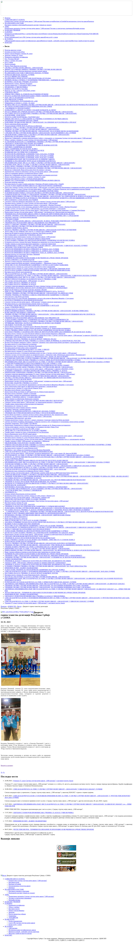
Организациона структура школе (77, 21)
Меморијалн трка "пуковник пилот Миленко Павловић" (23, 346)
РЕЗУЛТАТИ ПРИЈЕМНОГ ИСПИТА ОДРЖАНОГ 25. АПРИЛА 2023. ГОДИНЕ (32, 251)
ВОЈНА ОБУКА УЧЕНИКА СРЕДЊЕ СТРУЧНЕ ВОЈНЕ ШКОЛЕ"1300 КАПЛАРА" (33, 166)
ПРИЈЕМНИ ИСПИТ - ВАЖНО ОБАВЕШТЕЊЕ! (21, 568)
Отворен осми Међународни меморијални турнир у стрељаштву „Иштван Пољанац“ (33, 205)
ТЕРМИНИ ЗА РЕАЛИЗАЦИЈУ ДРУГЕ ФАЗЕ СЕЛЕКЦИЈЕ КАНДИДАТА (30, 161)
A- (4, 772)
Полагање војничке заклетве (14, 182)
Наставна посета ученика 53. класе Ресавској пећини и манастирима (27, 238)
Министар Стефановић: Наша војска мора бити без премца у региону (28, 170)
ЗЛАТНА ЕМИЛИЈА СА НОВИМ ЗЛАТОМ (19, 259)
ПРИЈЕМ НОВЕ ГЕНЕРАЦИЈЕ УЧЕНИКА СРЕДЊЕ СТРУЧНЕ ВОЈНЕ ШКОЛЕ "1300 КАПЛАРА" (38, 372)
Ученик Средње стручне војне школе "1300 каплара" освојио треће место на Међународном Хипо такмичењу (41, 473)
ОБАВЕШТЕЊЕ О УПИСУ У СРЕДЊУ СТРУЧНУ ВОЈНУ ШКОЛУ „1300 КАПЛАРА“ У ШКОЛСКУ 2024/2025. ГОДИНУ (46, 245)
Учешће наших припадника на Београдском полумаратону (24, 404)
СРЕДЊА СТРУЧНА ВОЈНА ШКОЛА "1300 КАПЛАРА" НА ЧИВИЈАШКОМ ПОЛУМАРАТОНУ (38, 377)
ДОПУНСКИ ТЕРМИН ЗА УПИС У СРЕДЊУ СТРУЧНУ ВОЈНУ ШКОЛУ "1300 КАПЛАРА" (36, 464)
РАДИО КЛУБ (9, 35)
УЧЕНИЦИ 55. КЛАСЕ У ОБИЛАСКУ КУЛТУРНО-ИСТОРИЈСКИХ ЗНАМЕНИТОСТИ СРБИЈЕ (38, 564)
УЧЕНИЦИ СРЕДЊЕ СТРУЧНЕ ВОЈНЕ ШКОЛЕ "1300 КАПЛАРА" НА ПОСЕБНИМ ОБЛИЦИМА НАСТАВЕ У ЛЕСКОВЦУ (48, 587)
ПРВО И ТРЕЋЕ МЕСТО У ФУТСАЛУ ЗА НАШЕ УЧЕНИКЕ (26, 520)
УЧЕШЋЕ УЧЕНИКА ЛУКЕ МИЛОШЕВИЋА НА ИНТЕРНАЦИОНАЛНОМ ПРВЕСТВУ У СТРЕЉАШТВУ (42, 215)
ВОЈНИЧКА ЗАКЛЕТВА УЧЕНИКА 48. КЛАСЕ (21, 82)
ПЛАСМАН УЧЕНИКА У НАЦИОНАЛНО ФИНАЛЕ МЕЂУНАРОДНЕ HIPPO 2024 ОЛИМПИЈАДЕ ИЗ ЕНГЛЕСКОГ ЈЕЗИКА (48, 332)
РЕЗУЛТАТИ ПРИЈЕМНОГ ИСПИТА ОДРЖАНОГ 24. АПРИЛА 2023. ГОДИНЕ (32, 249)
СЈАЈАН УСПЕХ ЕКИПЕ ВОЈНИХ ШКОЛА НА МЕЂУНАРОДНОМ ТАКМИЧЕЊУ (33, 186)
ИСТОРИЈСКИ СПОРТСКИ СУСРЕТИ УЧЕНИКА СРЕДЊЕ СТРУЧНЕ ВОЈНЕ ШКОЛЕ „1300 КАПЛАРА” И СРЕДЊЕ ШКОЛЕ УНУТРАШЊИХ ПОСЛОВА (58, 358)
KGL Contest (9, 62)
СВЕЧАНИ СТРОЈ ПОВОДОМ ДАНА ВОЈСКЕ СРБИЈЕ (24, 247)
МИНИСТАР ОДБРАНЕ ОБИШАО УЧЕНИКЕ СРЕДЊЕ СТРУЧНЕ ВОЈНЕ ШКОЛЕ (33, 69)
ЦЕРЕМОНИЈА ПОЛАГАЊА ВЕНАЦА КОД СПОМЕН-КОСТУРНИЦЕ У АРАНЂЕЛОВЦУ (36, 288)
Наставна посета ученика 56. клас (16, 503)
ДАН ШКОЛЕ (94, 34)
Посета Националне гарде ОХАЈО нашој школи (21, 434)
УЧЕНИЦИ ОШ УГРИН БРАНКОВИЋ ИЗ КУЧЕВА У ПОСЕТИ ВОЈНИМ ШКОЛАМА (34, 413)
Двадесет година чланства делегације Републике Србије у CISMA (27, 261)
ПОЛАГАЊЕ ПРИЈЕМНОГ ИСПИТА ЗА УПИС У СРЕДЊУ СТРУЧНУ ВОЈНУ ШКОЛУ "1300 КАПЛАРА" (41, 467)
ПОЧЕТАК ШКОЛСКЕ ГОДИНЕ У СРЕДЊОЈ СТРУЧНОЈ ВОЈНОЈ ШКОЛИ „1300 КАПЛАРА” (37, 474)
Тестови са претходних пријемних (61, 28)
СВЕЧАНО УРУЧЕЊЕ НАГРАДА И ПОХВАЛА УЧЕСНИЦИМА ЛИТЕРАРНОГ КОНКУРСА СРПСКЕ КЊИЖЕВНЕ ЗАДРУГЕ (48, 198)
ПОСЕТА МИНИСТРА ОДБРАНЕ (16, 76)
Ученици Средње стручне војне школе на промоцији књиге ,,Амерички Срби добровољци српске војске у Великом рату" (45, 355)
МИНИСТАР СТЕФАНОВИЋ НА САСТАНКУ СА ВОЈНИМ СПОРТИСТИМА (32, 191)
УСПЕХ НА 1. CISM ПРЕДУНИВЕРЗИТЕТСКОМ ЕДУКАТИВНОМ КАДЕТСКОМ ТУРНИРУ (37, 365)
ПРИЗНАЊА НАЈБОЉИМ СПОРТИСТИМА (20, 136)
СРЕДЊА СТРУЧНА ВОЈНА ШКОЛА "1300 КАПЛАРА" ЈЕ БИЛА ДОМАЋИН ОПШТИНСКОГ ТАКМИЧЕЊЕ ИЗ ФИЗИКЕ (47, 221)
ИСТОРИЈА (9, 39)
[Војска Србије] (66, 857)
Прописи (91, 21)
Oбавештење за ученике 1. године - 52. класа (19, 103)
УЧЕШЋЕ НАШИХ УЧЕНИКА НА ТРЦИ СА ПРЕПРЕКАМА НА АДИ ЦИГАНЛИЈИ (34, 547)
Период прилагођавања (50, 34)
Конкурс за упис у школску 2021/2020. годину (20, 90)
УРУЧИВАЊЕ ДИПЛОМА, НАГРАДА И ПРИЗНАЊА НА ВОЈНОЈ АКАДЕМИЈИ (33, 323)
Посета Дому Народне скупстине (16, 66)
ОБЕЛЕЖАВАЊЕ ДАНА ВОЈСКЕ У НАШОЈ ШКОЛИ (23, 443)
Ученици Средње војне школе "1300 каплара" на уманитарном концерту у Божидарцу (33, 402)
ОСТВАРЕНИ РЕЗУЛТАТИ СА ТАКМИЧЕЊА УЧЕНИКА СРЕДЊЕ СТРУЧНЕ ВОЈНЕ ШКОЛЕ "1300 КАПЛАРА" (44, 141)
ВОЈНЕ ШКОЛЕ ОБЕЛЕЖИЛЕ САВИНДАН (20, 312)
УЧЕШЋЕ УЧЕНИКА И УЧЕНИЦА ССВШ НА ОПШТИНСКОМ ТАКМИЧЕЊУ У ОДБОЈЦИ (37, 295)
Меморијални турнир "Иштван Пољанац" (19, 83)
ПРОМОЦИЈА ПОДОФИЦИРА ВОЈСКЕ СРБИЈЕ (21, 120)
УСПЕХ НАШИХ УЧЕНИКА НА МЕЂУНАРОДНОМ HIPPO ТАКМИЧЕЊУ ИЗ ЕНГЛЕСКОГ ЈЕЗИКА (40, 240)
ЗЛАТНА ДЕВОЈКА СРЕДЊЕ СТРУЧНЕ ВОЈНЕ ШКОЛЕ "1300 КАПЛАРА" (31, 226)
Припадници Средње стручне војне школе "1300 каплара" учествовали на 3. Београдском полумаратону (39, 212)
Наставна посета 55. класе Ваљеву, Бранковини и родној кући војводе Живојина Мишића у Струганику (39, 385)
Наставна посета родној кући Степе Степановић (21, 348)
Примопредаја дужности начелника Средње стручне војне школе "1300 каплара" (31, 171)
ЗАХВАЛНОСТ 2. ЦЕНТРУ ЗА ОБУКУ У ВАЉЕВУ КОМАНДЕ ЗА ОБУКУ (30, 110)
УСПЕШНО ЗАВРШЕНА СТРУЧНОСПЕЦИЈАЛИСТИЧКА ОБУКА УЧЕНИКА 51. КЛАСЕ (36, 370)
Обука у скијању (26, 34)
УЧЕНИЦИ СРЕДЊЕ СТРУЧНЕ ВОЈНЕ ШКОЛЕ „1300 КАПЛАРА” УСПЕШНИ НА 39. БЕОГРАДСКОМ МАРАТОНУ (45, 557)
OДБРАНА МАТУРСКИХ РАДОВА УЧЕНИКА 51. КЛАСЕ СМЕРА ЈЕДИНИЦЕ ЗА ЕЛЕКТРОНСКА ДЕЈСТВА (43, 340)
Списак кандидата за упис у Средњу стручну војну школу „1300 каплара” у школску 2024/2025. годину (39, 369)
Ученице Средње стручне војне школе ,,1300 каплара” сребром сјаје (27, 497)
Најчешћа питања (79, 28)
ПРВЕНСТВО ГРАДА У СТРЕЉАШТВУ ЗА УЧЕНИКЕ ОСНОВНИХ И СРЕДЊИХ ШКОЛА (36, 119)
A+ (2, 772)
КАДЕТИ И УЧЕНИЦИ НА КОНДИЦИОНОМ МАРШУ (24, 300)
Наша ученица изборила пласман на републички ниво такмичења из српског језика (32, 552)
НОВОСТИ (12, 606)
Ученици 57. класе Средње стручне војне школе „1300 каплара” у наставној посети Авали (35, 603)
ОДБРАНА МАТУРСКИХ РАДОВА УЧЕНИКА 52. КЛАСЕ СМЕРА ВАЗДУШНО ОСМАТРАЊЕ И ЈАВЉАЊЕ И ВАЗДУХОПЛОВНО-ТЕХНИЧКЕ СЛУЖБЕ (58, 444)
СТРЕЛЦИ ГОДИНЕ (12, 219)
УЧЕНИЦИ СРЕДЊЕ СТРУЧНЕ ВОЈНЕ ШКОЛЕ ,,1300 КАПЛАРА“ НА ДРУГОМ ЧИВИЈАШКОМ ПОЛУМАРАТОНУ (45, 480)
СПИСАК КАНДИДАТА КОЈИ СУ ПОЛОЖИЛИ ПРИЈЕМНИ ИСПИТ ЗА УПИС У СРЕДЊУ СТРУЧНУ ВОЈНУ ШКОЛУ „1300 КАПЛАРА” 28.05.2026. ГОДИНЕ (60, 571)
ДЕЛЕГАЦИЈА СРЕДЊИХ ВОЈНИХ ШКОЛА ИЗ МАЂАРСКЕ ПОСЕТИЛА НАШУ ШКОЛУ (36, 460)
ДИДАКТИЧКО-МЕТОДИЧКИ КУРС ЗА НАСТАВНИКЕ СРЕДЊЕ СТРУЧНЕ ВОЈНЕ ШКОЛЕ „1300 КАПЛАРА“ (43, 488)
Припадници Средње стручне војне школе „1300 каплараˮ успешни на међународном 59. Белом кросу (39, 534)
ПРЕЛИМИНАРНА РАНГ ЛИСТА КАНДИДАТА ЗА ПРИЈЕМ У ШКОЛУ (30, 159)
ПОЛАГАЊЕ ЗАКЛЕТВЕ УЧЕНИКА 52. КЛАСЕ (21, 383)
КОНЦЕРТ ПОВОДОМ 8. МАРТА (16, 228)
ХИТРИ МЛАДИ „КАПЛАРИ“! (15, 485)
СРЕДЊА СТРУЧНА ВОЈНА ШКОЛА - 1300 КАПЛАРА (24, 67)
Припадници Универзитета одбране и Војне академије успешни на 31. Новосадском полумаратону (38, 328)
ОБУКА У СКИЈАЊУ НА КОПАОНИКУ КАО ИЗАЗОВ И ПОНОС (27, 529)
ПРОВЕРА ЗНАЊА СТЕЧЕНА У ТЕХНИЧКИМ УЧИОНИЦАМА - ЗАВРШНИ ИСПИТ (34, 80)
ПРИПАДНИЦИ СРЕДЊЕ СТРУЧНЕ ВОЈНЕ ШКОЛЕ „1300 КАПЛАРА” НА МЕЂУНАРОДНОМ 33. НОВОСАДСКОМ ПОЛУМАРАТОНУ (52, 550)
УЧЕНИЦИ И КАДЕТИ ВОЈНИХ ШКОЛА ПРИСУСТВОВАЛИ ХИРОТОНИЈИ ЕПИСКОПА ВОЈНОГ (40, 214)
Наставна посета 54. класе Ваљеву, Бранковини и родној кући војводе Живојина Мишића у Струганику (39, 298)
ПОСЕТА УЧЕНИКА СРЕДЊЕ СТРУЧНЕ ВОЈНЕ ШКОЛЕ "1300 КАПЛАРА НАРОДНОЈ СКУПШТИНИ (40, 230)
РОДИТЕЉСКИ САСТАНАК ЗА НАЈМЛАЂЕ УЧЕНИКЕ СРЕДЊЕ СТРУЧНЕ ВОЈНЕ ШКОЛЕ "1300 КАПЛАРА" (43, 168)
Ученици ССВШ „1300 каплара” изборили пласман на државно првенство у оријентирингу (35, 562)
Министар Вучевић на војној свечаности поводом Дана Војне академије (29, 233)
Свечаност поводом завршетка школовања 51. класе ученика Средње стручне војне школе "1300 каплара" (40, 374)
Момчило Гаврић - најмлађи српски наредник (56, 41)
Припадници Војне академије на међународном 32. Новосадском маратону (30, 392)
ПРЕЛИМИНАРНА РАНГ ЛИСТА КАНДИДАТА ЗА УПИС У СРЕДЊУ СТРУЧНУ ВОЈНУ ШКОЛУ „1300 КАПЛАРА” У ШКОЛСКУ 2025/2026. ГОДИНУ (57, 462)
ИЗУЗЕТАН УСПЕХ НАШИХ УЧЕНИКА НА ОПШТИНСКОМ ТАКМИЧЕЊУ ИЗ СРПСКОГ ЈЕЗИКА (40, 532)
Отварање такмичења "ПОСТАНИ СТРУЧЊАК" (21, 423)
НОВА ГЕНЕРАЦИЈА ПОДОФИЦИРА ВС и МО (21, 101)
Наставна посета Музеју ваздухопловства (18, 272)
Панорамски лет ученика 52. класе (16, 406)
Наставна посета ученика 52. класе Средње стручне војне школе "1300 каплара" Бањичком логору (37, 268)
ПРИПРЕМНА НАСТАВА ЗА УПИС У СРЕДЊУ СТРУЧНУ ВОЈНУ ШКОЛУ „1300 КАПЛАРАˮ (37, 548)
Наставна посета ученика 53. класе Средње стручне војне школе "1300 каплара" (31, 203)
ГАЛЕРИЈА (8, 32)
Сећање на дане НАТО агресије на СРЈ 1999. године (22, 429)
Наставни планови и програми (15, 25)
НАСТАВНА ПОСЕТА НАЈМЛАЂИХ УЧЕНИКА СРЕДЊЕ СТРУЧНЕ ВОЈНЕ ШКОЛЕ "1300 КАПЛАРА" (41, 113)
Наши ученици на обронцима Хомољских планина (22, 399)
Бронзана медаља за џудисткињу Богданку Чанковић (22, 254)
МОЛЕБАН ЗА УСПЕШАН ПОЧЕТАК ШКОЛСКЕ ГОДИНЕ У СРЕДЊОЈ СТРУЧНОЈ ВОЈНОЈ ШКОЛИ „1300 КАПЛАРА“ (47, 483)
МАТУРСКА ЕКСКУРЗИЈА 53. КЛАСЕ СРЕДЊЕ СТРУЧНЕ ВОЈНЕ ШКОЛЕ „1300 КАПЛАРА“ (37, 577)
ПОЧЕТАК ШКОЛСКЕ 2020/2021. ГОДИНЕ (19, 75)
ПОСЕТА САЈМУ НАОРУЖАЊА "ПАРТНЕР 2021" (22, 117)
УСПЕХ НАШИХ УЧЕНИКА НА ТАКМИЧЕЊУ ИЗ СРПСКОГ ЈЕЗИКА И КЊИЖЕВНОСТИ (37, 319)
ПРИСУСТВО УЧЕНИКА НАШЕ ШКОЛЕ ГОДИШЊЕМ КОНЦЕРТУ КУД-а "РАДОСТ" (35, 291)
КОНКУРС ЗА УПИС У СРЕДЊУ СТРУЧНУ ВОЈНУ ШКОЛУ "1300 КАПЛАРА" (32, 129)
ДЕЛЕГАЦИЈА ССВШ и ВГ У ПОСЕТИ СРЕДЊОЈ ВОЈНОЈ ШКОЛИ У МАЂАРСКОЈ (34, 400)
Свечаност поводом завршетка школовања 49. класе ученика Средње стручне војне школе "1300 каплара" (40, 201)
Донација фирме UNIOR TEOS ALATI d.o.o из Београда (23, 126)
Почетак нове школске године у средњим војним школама (24, 178)
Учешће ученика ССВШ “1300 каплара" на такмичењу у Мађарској (27, 441)
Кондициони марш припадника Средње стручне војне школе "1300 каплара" (30, 237)
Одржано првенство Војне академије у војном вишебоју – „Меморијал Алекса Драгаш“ (34, 263)
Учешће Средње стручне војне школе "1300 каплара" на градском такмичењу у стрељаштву (35, 208)
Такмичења (85, 34)
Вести (19, 606)
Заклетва (61, 34)
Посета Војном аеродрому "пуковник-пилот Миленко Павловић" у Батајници (30, 326)
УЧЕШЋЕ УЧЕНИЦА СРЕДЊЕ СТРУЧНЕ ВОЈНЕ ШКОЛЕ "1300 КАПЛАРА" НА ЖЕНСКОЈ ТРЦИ (39, 293)
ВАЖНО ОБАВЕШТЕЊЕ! (13, 559)
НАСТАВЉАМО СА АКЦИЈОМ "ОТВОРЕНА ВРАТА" (23, 235)
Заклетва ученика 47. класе (14, 55)
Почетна (7, 18)
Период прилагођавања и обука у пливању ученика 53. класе (25, 177)
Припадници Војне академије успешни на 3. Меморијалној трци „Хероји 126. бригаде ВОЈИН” (36, 356)
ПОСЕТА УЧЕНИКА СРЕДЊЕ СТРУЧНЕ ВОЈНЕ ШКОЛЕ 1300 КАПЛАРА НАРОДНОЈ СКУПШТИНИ (40, 543)
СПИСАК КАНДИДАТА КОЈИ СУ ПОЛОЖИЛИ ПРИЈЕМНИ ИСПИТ (29, 451)
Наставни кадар (48, 21)
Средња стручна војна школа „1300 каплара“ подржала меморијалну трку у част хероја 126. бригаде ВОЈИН (41, 453)
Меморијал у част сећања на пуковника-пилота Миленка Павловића (27, 450)
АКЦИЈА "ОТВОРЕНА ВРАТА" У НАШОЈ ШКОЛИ (22, 397)
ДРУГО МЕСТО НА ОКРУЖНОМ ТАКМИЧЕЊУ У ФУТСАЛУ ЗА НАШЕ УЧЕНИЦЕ (34, 525)
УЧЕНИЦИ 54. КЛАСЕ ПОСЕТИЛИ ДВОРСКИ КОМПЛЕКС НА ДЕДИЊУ (31, 481)
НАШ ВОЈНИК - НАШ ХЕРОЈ (15, 115)
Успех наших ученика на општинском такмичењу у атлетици (25, 395)
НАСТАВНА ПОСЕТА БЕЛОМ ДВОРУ (18, 379)
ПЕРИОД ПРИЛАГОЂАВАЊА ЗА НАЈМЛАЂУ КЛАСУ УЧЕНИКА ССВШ (30, 279)
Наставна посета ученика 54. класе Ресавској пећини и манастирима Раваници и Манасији (35, 333)
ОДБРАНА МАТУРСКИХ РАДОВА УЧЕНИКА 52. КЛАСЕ (25, 446)
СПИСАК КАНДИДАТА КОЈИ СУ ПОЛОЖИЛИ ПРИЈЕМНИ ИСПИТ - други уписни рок (35, 469)
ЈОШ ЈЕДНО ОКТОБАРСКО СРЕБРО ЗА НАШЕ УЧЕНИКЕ (25, 499)
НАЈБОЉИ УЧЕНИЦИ (12, 30)
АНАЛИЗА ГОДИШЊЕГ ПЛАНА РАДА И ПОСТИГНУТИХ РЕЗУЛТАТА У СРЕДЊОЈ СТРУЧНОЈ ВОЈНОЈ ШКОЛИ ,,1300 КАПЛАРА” (51, 522)
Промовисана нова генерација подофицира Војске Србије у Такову (27, 471)
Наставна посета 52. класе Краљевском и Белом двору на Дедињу (26, 304)
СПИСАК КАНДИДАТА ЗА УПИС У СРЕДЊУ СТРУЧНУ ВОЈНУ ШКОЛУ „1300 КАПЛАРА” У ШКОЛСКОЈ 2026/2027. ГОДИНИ (49, 601)
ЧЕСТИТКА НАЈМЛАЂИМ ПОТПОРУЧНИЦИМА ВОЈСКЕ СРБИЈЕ (28, 106)
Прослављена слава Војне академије (17, 296)
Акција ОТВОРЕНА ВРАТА (14, 459)
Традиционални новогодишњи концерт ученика (21, 407)
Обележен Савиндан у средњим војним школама (21, 217)
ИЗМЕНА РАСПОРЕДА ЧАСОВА (16, 89)
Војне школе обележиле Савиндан (16, 518)
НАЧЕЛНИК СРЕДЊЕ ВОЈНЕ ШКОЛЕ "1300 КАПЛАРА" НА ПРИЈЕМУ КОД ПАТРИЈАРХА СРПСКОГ (40, 122)
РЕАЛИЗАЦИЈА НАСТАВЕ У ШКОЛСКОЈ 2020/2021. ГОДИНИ (27, 73)
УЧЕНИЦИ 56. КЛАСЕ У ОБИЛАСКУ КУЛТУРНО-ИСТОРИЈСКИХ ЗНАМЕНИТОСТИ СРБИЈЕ (38, 561)
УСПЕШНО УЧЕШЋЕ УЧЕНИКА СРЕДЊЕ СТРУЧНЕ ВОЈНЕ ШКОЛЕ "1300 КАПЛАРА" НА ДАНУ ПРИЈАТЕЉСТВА (46, 566)
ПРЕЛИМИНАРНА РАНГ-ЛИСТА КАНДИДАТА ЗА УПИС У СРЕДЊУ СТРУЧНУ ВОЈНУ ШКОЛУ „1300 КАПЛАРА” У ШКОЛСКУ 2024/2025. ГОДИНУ (57, 362)
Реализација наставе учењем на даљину (38, 25)
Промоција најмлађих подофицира (16, 57)
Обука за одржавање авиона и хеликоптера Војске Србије (24, 173)
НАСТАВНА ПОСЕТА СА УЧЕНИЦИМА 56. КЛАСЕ (23, 478)
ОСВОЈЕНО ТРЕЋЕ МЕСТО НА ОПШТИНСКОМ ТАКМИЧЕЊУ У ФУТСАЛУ (32, 305)
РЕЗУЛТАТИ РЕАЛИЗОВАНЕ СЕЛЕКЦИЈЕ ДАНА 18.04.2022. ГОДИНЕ (29, 154)
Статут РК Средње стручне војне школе (31, 37)
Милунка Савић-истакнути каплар (82, 41)
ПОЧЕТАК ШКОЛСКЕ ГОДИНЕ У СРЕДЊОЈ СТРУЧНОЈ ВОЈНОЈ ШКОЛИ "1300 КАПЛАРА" (37, 376)
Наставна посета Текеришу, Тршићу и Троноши (20, 393)
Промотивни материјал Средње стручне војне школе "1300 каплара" (27, 28)
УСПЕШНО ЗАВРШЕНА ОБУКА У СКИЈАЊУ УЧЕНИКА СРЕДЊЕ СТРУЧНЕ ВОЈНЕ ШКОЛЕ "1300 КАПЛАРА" (44, 321)
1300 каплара (9, 41)
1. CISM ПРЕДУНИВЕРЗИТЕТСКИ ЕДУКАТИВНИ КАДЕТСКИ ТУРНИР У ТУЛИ (33, 363)
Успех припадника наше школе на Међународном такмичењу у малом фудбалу (31, 386)
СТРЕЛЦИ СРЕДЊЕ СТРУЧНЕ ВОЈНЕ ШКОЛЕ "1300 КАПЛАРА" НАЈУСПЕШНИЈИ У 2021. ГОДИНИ (40, 133)
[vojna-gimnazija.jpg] (66, 871)
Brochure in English (60, 21)
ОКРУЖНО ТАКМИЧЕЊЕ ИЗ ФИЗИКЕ (18, 147)
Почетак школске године (13, 50)
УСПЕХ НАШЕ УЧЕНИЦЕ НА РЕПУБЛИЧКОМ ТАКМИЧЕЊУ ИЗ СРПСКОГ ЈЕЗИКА (35, 569)
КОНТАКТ (8, 42)
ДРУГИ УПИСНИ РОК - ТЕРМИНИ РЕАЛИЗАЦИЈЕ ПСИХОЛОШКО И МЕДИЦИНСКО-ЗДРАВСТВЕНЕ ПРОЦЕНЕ (45, 592)
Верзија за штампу (7, 765)
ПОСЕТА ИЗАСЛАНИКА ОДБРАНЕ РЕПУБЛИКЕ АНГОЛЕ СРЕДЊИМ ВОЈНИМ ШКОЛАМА (37, 270)
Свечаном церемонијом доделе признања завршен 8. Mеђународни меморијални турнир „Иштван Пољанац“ (41, 207)
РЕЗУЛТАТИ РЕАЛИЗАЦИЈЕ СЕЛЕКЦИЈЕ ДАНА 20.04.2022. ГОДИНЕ (29, 157)
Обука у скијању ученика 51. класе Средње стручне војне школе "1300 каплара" (31, 140)
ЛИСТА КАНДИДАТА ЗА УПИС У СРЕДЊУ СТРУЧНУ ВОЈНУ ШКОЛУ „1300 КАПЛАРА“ (36, 274)
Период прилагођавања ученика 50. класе (19, 53)
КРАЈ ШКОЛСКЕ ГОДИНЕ (14, 99)
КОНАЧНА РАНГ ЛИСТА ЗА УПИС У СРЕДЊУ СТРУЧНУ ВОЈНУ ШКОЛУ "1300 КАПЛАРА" (37, 164)
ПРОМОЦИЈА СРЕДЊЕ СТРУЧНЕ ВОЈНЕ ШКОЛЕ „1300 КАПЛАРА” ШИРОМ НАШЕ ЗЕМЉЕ (38, 515)
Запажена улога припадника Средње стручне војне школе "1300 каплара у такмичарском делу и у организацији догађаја (45, 439)
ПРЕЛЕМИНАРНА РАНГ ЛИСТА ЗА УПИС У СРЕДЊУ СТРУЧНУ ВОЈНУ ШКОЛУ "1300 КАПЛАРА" (40, 163)
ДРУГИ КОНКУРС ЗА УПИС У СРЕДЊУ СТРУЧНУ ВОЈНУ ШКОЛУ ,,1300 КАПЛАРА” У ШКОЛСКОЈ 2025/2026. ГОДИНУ (47, 455)
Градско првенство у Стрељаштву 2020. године (20, 85)
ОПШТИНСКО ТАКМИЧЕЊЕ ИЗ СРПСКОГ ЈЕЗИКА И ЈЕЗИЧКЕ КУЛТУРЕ (31, 145)
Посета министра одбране (72, 34)
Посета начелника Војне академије (16, 124)
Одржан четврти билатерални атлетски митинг (20, 494)
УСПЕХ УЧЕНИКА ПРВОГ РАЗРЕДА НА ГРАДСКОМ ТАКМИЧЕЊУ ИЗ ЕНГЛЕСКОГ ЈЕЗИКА (38, 330)
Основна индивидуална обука (15, 52)
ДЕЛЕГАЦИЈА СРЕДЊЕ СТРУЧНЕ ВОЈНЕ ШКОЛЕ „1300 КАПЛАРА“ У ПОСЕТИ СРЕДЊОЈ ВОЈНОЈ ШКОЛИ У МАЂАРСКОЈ (49, 508)
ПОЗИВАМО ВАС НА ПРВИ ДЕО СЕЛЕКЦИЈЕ (21, 152)
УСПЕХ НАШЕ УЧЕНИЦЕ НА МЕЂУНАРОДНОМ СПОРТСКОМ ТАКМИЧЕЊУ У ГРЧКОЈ (36, 531)
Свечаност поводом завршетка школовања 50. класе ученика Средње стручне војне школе (35, 286)
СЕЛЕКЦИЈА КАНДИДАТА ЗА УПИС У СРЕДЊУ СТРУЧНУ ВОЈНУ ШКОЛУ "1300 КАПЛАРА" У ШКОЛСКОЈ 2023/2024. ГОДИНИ (50, 275)
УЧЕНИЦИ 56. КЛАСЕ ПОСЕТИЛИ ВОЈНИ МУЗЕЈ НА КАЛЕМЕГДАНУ (30, 538)
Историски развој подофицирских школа (27, 41)
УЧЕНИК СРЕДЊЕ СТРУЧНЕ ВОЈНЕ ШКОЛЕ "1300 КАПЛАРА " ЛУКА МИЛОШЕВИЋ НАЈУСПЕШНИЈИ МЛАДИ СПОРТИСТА (50, 314)
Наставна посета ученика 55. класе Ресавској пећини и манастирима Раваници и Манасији (35, 437)
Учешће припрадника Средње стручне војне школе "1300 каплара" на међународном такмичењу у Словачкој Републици (45, 210)
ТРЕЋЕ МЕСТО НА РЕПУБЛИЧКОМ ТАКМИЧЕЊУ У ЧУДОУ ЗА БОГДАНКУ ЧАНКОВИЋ (36, 265)
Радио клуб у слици (51, 37)
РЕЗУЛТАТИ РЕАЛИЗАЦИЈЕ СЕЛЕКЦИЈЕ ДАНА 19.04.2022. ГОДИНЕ (29, 156)
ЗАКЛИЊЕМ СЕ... (11, 492)
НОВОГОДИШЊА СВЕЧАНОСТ (16, 517)
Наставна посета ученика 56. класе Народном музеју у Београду (26, 575)
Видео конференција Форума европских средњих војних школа (26, 71)
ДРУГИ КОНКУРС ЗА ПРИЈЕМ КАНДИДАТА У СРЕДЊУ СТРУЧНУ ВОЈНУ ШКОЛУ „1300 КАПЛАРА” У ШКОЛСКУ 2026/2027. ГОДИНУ (53, 527)
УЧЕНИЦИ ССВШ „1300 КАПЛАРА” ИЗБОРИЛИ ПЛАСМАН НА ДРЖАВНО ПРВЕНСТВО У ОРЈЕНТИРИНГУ (43, 555)
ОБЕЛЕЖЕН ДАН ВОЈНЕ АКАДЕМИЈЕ (18, 325)
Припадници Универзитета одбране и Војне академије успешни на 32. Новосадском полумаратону (38, 425)
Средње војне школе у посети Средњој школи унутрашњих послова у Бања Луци (32, 427)
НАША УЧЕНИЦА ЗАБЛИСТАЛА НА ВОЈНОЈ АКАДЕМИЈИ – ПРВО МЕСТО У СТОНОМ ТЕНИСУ (40, 540)
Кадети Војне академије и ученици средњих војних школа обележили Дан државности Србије (36, 414)
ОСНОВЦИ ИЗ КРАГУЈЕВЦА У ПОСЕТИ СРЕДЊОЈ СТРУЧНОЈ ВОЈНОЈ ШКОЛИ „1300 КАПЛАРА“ (40, 193)
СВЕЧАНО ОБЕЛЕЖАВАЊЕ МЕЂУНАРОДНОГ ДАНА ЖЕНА (26, 536)
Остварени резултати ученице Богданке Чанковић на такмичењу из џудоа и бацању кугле (34, 242)
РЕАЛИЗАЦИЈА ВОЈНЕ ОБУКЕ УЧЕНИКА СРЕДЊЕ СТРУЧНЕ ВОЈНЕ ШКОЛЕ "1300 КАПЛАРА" (39, 367)
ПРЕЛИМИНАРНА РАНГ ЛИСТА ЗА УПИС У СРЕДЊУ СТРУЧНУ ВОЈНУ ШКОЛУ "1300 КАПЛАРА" (40, 277)
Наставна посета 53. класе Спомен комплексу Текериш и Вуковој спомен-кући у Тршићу (34, 184)
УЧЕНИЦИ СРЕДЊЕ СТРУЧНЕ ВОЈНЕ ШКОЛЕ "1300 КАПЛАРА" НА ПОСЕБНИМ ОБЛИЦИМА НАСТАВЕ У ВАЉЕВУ (47, 585)
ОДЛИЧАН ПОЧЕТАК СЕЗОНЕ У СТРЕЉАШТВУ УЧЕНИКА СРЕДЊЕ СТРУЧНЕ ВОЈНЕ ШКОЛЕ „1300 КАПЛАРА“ (45, 194)
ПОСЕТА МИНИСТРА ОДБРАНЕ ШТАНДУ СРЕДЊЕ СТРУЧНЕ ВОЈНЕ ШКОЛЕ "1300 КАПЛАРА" (39, 112)
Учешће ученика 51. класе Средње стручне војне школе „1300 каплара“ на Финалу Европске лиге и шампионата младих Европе (47, 189)
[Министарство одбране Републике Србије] (66, 850)
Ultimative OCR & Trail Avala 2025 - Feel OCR (20, 504)
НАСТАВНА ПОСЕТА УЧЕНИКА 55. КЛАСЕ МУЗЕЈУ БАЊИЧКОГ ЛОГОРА (31, 573)
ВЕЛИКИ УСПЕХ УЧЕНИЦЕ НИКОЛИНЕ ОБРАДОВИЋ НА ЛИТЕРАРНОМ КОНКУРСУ (36, 513)
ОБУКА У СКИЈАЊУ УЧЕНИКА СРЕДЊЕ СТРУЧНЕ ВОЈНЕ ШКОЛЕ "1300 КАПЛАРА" (35, 224)
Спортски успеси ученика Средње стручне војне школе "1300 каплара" (28, 416)
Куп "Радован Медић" (12, 59)
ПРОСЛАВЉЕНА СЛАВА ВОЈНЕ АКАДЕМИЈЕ (21, 200)
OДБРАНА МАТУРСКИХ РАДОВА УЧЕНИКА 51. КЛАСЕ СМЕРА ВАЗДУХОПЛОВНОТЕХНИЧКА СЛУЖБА (43, 360)
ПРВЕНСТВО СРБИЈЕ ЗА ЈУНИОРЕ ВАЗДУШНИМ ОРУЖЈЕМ (26, 94)
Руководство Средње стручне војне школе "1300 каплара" (24, 21)
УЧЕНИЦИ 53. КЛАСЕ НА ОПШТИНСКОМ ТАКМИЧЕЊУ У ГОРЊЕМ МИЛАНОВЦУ (35, 506)
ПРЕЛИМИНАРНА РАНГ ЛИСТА (16, 256)
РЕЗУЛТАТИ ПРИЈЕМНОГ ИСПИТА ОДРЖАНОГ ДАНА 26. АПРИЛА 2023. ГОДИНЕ (34, 252)
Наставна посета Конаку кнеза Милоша (18, 390)
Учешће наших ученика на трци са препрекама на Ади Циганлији (27, 432)
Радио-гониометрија (11, 37)
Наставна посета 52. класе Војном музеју (18, 309)
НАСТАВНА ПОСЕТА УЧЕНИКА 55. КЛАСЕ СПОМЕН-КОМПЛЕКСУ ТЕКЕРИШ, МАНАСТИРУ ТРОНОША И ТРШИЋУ (47, 510)
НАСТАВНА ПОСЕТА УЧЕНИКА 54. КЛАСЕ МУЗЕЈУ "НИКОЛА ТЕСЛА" (31, 339)
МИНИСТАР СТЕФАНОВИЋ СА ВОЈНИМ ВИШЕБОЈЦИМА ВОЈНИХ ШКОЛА (32, 180)
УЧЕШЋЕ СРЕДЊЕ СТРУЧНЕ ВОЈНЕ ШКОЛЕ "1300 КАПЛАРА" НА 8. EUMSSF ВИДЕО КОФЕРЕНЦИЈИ (41, 131)
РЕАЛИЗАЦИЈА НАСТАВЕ (14, 23)
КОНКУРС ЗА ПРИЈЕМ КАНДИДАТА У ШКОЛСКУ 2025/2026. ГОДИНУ (30, 411)
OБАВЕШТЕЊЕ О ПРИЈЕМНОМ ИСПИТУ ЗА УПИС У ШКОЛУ (27, 349)
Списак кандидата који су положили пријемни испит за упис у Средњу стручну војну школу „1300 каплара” (41, 353)
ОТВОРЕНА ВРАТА (11, 92)
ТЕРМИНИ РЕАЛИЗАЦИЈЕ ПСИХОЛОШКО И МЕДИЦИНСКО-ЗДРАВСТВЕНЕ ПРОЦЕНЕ (36, 554)
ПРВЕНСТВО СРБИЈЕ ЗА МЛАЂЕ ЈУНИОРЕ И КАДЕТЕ (24, 150)
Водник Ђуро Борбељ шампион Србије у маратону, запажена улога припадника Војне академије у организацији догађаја (45, 342)
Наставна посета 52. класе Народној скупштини (21, 344)
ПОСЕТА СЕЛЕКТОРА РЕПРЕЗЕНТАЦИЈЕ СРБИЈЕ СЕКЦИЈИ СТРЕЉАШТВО (32, 96)
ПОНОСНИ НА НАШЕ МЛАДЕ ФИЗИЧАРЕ (20, 541)
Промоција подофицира (13, 34)
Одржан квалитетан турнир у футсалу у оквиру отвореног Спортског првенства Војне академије (37, 420)
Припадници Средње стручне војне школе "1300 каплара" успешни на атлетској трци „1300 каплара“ (38, 381)
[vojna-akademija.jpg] (66, 864)
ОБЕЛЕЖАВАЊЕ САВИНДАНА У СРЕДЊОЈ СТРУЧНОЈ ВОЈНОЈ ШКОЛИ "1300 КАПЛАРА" (37, 134)
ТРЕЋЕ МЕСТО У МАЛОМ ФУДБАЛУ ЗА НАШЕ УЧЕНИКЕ (26, 430)
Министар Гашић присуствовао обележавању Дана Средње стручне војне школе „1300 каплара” (37, 501)
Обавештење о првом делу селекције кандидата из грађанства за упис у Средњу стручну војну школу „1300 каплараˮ (44, 436)
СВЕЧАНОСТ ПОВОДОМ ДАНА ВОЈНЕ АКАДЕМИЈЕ (24, 143)
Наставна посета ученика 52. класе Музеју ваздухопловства (24, 351)
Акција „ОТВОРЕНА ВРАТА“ (15, 307)
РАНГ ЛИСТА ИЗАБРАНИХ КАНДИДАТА (19, 97)
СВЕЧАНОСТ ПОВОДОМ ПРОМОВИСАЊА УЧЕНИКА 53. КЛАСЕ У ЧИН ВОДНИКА (35, 596)
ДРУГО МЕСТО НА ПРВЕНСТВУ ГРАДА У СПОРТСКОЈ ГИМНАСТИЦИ (30, 231)
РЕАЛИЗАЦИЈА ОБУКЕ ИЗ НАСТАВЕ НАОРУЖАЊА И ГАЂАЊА (28, 78)
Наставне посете (37, 34)
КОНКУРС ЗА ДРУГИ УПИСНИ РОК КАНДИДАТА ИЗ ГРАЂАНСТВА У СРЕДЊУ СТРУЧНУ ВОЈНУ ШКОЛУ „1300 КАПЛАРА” (49, 457)
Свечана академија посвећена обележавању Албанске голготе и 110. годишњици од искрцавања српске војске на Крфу (44, 422)
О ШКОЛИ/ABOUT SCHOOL (15, 19)
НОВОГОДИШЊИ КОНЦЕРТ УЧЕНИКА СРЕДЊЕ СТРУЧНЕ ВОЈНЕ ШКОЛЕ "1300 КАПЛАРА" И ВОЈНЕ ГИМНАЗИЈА (47, 311)
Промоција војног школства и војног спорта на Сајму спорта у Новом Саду (30, 495)
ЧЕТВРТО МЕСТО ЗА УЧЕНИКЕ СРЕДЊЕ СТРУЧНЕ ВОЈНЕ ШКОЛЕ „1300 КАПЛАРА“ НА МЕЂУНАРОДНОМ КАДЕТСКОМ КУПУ (51, 104)
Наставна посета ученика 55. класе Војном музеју (21, 448)
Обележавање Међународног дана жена (18, 418)
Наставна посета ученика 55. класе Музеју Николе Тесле (23, 388)
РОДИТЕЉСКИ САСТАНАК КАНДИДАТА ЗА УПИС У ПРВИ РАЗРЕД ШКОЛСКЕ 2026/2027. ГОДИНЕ (40, 582)
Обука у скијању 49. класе (13, 60)
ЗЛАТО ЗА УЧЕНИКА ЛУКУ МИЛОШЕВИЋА (21, 316)
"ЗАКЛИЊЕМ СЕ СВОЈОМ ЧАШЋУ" (18, 108)
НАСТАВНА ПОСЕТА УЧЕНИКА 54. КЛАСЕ (20, 282)
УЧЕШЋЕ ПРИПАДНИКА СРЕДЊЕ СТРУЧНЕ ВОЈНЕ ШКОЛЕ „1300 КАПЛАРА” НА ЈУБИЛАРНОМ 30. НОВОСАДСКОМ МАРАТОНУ (52, 196)
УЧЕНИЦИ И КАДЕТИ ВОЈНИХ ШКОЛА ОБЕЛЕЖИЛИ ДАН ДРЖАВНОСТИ (32, 222)
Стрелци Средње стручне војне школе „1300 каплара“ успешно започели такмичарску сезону (36, 302)
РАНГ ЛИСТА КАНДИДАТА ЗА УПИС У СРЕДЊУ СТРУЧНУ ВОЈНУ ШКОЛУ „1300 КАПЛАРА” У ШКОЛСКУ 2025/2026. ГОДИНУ (50, 466)
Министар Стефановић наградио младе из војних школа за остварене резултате (31, 175)
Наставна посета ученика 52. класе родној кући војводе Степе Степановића (30, 267)
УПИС (7, 26)
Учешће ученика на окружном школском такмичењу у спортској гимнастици (30, 244)
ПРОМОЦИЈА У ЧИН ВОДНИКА (16, 87)
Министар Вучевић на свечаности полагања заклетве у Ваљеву (26, 289)
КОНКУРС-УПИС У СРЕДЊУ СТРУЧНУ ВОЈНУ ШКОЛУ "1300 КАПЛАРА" (31, 127)
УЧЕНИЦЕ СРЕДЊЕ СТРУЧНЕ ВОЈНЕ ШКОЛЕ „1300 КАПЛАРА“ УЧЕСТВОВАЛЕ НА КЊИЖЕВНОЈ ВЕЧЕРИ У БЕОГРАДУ (48, 545)
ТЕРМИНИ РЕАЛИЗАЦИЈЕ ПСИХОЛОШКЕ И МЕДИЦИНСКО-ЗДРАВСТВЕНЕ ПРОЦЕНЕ (36, 258)
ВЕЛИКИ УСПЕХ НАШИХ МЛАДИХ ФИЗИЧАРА (22, 524)
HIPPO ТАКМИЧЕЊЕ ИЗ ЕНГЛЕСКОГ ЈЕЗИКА (21, 149)
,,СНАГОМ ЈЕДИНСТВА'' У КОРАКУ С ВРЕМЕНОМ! (23, 490)
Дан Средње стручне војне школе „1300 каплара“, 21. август (25, 281)
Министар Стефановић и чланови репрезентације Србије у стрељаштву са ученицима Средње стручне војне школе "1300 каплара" (48, 138)
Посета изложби (10, 64)
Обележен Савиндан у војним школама (18, 409)
